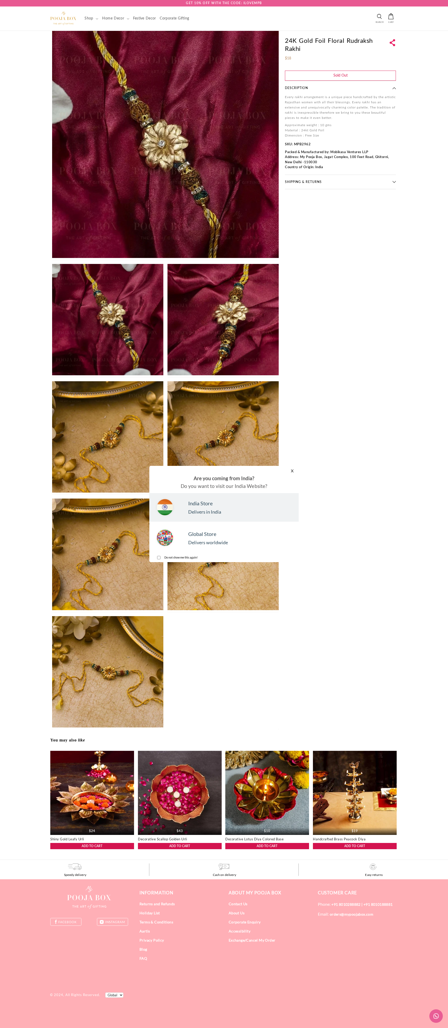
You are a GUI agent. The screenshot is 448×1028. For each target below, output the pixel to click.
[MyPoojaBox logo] (63, 18)
